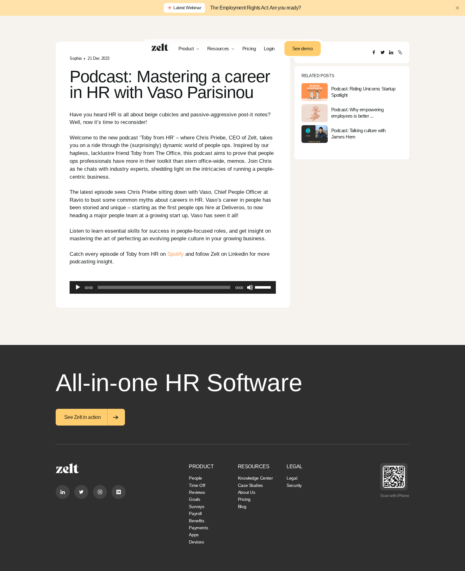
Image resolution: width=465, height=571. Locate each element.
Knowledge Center (255, 478)
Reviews (197, 492)
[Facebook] (374, 52)
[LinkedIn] (391, 52)
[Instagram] (100, 492)
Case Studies (250, 485)
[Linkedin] (63, 492)
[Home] (160, 47)
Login (269, 48)
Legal (292, 478)
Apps (193, 534)
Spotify (175, 254)
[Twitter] (383, 52)
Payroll (195, 513)
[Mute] (250, 287)
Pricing (249, 48)
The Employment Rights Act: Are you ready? (255, 7)
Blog (242, 506)
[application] (173, 287)
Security (294, 485)
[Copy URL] (400, 52)
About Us (246, 492)
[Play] (78, 287)
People (195, 478)
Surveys (196, 506)
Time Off (197, 485)
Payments (198, 527)
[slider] (264, 286)
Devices (196, 541)
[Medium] (119, 492)
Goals (194, 499)
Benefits (196, 520)
